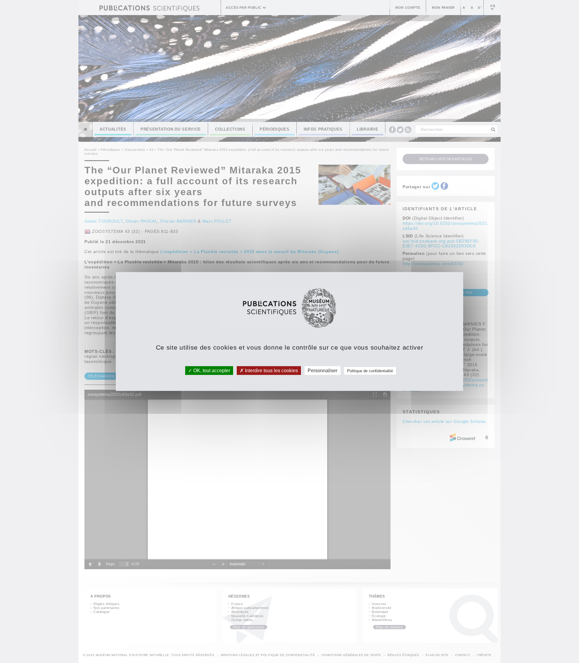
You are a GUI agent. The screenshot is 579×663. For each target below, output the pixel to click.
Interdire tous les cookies (271, 370)
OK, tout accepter (211, 370)
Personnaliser (322, 370)
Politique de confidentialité (370, 371)
